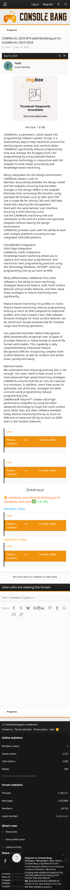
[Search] (65, 4)
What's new (9, 825)
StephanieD (62, 816)
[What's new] (58, 4)
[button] (5, 4)
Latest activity (13, 847)
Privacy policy (40, 729)
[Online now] (11, 70)
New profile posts (15, 839)
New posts (11, 831)
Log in (20, 440)
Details (6, 883)
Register (33, 440)
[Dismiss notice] (63, 855)
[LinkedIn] (35, 608)
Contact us (7, 729)
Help (51, 729)
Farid (7, 47)
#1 (64, 55)
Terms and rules (23, 729)
